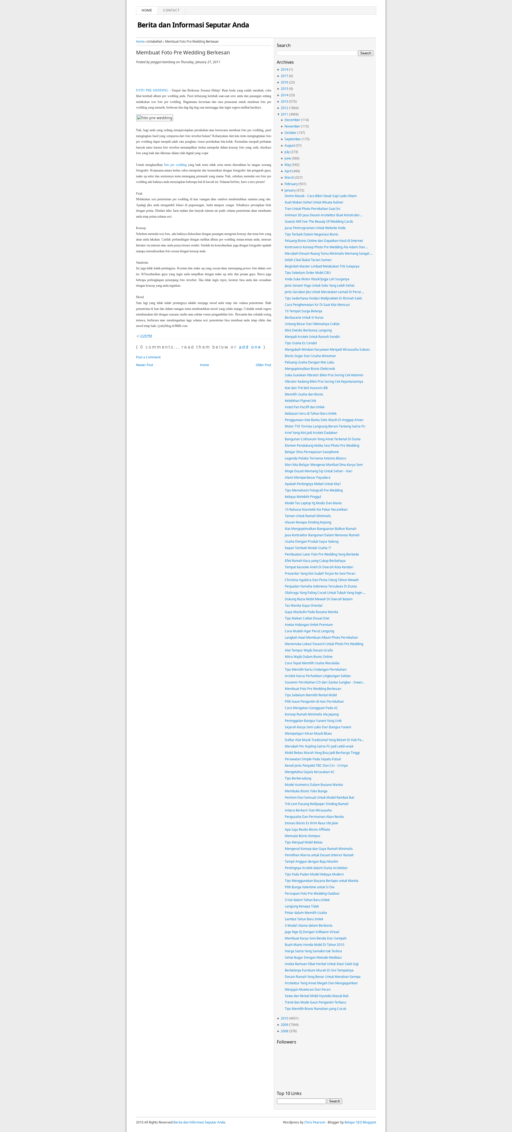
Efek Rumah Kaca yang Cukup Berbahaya (315, 560)
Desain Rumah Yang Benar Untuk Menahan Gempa (323, 976)
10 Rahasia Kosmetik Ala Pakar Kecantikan (316, 509)
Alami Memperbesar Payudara (307, 477)
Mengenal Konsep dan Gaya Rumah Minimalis (319, 848)
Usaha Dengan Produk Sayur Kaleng (311, 541)
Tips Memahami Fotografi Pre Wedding (314, 490)
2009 (284, 1024)
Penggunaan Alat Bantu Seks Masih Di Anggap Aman (324, 420)
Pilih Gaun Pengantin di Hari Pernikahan (314, 701)
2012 (284, 108)
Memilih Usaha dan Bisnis (304, 394)
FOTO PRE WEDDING (152, 90)
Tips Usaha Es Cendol (301, 343)
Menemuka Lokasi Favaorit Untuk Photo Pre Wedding (324, 644)
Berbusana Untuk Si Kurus (304, 317)
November (292, 126)
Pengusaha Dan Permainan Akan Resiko (314, 816)
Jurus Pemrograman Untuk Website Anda (315, 228)
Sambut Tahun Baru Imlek (304, 919)
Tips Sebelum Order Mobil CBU (308, 272)
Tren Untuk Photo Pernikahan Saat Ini (312, 208)
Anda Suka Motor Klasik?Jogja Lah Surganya (317, 279)
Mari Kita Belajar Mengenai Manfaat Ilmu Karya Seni (324, 464)
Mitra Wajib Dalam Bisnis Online (309, 656)
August (290, 145)
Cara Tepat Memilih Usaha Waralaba (312, 663)
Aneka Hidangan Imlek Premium (309, 624)
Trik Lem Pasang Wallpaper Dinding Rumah (317, 804)
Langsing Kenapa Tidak (302, 906)
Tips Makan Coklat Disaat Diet (307, 618)
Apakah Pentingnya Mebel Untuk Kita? (313, 484)
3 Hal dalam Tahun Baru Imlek (307, 900)
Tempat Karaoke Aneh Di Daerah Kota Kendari (319, 567)
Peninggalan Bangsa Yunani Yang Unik (313, 720)
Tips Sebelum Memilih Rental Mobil (311, 695)
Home (147, 10)
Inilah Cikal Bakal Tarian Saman (308, 260)
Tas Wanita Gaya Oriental (303, 605)
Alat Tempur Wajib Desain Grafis (309, 650)
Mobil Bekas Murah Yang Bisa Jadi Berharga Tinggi (322, 752)
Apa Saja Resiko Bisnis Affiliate (307, 829)
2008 (284, 1031)
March (289, 177)
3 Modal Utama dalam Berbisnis (309, 925)
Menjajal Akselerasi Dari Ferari (308, 989)
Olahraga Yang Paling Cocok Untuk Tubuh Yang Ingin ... (325, 592)
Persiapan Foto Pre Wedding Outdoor (312, 893)
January (290, 190)
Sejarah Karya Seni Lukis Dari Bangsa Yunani (318, 727)
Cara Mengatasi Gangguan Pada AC (311, 708)
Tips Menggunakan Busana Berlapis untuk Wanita (321, 880)
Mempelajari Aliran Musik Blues (308, 733)
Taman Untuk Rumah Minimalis (308, 516)
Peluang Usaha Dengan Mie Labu (309, 362)
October (291, 132)
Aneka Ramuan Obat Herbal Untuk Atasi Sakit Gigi (322, 964)
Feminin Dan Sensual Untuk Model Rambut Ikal (319, 797)
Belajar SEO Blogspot (360, 1122)
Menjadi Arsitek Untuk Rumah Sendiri (312, 336)
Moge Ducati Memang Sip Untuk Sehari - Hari (318, 471)
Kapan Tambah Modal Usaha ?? (308, 548)
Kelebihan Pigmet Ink (300, 400)
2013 (284, 101)
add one (250, 347)
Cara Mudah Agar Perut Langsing (309, 631)
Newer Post (144, 365)
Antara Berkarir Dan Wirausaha (308, 810)
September (293, 139)
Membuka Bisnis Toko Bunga (306, 791)
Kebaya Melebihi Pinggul (303, 496)
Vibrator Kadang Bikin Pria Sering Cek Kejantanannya (324, 381)
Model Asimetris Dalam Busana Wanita (314, 784)
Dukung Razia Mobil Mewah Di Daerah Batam (319, 599)
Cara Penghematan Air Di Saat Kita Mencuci (317, 304)
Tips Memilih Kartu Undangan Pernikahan (315, 669)
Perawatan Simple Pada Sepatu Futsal (313, 759)
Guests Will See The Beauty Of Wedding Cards (319, 221)
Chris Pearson (314, 1122)
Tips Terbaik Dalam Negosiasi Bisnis (311, 234)
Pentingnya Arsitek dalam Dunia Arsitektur (316, 868)
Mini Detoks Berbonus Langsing (308, 330)
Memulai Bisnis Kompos (302, 836)
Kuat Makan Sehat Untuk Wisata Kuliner (314, 202)
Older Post (263, 365)
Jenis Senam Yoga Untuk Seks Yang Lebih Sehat (319, 285)
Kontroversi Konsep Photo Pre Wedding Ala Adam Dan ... (326, 247)
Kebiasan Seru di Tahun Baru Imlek (311, 413)
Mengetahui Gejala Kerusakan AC (310, 772)
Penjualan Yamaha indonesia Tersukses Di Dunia (321, 586)
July (287, 152)
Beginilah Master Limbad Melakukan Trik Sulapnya (322, 266)
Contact (171, 10)
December (292, 120)
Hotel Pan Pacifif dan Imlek (305, 407)
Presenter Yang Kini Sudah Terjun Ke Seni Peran (320, 573)
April (288, 171)
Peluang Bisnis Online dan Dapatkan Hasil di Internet (324, 240)
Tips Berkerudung (298, 778)
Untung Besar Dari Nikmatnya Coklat (312, 324)
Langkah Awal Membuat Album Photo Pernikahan (321, 637)
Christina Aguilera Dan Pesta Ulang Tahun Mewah (322, 580)
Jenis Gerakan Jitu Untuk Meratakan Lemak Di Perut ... (324, 292)
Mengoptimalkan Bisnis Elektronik (310, 368)
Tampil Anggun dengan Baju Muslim (311, 861)
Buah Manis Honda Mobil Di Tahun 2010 (314, 944)
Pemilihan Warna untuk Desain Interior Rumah (319, 855)
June (288, 158)
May (288, 164)
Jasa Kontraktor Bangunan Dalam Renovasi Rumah (322, 535)
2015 (284, 88)
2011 (284, 114)
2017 (284, 76)
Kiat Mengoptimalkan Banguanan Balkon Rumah (320, 528)
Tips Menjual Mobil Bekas (304, 842)
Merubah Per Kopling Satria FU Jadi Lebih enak (319, 746)
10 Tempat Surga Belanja (303, 311)
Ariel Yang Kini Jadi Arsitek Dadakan (311, 432)
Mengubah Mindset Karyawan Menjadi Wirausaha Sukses (327, 349)
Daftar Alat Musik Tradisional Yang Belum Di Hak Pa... (324, 740)
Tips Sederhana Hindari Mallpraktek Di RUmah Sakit (323, 298)
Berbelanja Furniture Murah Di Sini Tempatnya (319, 970)
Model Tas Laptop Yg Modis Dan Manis (313, 503)
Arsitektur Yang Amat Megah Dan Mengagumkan (321, 983)
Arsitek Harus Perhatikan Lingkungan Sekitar (318, 676)
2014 (284, 95)
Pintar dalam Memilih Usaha (306, 912)
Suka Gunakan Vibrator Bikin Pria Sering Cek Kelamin (324, 375)
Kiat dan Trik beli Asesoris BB (306, 388)
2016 (284, 82)
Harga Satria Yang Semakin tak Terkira (313, 951)
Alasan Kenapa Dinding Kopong (308, 522)
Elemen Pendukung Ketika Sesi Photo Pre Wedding (322, 445)
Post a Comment (148, 357)
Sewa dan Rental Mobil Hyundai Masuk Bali (317, 996)
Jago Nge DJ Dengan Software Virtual (312, 932)
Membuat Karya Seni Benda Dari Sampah (315, 938)
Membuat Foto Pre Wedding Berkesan (183, 52)
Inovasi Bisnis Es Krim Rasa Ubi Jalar (311, 823)
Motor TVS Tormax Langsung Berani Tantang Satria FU (325, 426)
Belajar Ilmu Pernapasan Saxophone (312, 452)
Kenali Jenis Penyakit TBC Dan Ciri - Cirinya (316, 765)
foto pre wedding (175, 165)
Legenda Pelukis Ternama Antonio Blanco (315, 458)
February (291, 184)
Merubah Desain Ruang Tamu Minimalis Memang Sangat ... (329, 253)
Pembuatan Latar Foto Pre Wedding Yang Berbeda (322, 554)
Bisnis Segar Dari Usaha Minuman (310, 356)
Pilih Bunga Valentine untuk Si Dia (309, 887)
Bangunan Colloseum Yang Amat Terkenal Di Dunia (323, 439)
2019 (284, 69)
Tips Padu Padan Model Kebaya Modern (314, 874)
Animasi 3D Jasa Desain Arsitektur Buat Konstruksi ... (324, 215)
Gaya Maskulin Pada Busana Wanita (311, 612)
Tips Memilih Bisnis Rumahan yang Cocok (315, 1008)
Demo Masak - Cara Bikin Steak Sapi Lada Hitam (321, 196)
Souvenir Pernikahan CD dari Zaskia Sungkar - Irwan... (325, 682)
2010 (284, 1018)
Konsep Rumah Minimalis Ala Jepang (312, 714)
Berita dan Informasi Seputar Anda (193, 25)
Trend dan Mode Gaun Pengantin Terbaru (315, 1002)
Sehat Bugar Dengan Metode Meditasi (313, 957)
